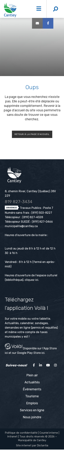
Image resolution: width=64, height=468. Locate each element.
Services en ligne (32, 410)
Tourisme (32, 396)
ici (36, 280)
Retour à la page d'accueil (32, 134)
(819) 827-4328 (32, 217)
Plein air (32, 375)
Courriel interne (48, 432)
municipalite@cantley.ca (21, 226)
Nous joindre (32, 417)
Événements (32, 389)
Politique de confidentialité (21, 432)
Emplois (32, 403)
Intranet (12, 436)
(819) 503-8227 (41, 212)
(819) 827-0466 (42, 221)
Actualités (32, 382)
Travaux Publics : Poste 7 (36, 208)
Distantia (42, 445)
